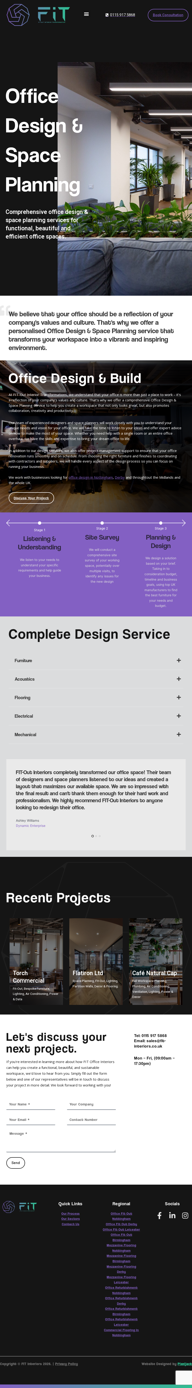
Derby (120, 477)
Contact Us (70, 1224)
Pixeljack (185, 1364)
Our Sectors (70, 1218)
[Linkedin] (172, 1215)
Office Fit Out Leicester (121, 1229)
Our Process (70, 1213)
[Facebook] (159, 1215)
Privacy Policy (66, 1364)
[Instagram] (185, 1215)
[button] (86, 14)
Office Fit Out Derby (121, 1224)
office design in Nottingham (91, 477)
